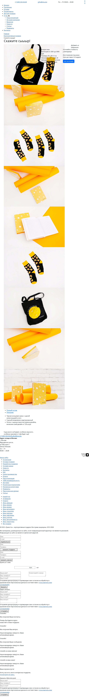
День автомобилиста (10, 520)
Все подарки (7, 524)
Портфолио (8, 7)
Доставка (6, 483)
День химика (7, 505)
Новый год (6, 497)
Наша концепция (12, 18)
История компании (13, 20)
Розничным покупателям (11, 485)
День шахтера (7, 513)
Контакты (7, 30)
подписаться (5, 542)
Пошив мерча (8, 11)
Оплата (5, 476)
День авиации (7, 503)
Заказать (4, 587)
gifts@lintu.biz (42, 2)
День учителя (7, 517)
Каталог (6, 5)
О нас (6, 16)
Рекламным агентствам (11, 487)
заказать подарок (9, 550)
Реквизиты (10, 28)
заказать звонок (6, 560)
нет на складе (68, 61)
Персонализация (8, 478)
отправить (4, 611)
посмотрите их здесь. (7, 675)
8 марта (5, 501)
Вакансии (10, 22)
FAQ (4, 472)
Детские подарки (9, 14)
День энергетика (8, 522)
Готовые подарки (9, 462)
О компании (7, 460)
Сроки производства (10, 474)
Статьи (9, 26)
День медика (7, 507)
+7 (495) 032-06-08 (21, 2)
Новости (9, 24)
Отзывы (6, 9)
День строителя (8, 511)
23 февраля (7, 499)
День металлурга (8, 509)
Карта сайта (4, 458)
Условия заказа (8, 466)
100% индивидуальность (11, 481)
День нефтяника (8, 515)
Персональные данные (11, 491)
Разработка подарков (10, 464)
